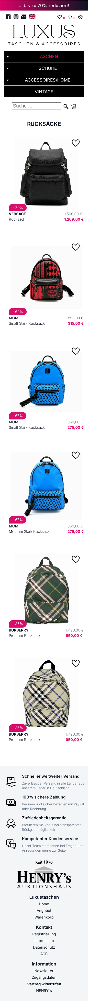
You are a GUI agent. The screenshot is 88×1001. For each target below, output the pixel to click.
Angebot (44, 910)
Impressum (44, 940)
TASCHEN (47, 56)
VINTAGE (44, 91)
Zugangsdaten (44, 977)
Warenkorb (44, 917)
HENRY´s (44, 990)
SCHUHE (48, 68)
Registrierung (44, 934)
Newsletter (44, 970)
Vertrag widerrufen (44, 984)
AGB (44, 954)
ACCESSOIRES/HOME (47, 80)
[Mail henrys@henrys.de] (23, 17)
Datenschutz (44, 947)
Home (44, 904)
